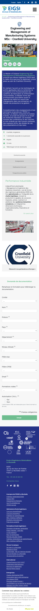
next (35, 53)
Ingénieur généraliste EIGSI (15, 496)
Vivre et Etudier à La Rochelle (16, 554)
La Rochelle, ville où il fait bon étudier (18, 551)
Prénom (6, 317)
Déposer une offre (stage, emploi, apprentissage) (17, 586)
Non (8, 402)
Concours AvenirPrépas (14, 511)
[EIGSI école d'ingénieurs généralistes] (19, 9)
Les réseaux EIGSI (12, 579)
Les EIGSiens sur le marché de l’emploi (18, 583)
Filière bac (6, 357)
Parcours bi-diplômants (14, 566)
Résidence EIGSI (11, 549)
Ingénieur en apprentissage (15, 515)
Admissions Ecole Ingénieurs (16, 509)
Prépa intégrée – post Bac (14, 530)
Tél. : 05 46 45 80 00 (14, 477)
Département (8, 337)
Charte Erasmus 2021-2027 (15, 562)
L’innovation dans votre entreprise (17, 577)
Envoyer (19, 418)
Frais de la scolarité (12, 522)
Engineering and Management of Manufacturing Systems (19, 74)
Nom (5, 307)
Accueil (4, 16)
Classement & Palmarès (14, 501)
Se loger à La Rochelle (13, 547)
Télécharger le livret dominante (16, 147)
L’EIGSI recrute (11, 505)
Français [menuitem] (13, 2)
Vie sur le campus (12, 545)
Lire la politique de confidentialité (11, 602)
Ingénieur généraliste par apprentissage (19, 539)
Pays (5, 327)
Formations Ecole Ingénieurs (16, 526)
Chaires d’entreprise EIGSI (14, 575)
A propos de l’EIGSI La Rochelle (17, 494)
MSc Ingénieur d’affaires (14, 518)
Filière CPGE (6, 367)
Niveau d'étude (8, 347)
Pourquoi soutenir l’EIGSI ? (14, 581)
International (10, 560)
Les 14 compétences (13, 503)
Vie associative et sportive (15, 556)
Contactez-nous (12, 481)
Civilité (4, 297)
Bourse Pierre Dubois (13, 568)
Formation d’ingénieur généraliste (17, 528)
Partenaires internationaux (15, 564)
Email (5, 376)
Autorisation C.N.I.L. (10, 396)
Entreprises (10, 572)
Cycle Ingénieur (11, 532)
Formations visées (10, 386)
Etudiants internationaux (14, 520)
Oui (8, 400)
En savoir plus (29, 213)
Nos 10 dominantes (12, 535)
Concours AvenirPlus (13, 513)
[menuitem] (13, 2)
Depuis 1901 (10, 499)
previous (4, 53)
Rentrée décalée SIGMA (14, 537)
